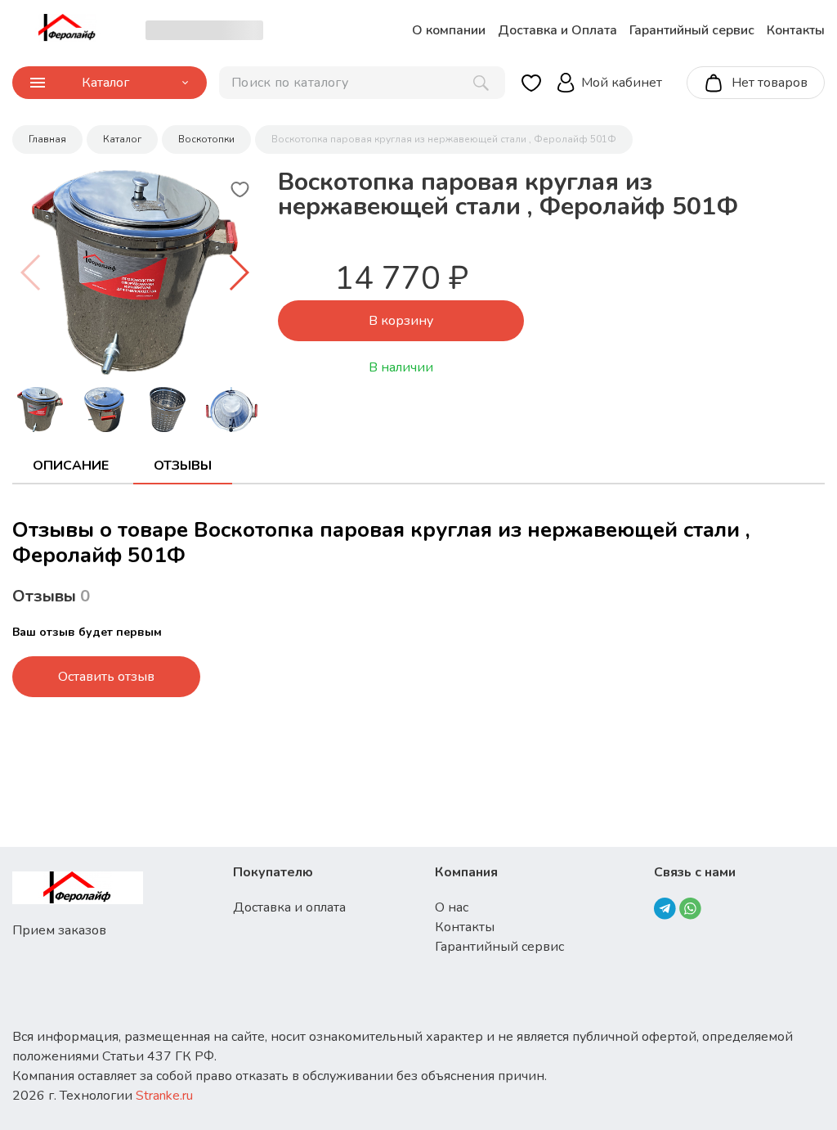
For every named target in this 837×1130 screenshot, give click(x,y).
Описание (71, 466)
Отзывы (183, 466)
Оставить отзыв (106, 677)
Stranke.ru (164, 1096)
